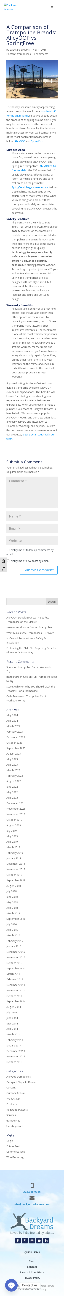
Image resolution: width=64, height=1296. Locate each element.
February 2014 (14, 1040)
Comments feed (15, 1151)
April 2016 (12, 930)
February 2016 (14, 941)
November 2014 (15, 990)
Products (11, 1104)
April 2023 (12, 764)
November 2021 (15, 808)
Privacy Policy (32, 1278)
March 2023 (13, 770)
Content (11, 54)
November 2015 (15, 957)
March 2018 (13, 913)
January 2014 (13, 1045)
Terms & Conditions (32, 1272)
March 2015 (13, 973)
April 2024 (12, 720)
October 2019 (14, 819)
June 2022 (12, 786)
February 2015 (14, 979)
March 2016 (13, 935)
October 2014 (14, 996)
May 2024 (12, 715)
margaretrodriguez (17, 676)
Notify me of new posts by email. (30, 561)
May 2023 (12, 759)
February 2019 (14, 852)
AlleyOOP (20, 141)
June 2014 (12, 1018)
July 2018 (11, 891)
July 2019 (11, 830)
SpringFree (37, 141)
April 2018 (12, 908)
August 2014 (13, 1007)
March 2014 (13, 1034)
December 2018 (15, 863)
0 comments (41, 54)
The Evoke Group (38, 1289)
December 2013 (15, 1051)
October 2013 (14, 1062)
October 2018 (14, 874)
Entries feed (13, 1146)
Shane (10, 667)
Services (11, 1115)
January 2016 (13, 946)
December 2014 (15, 985)
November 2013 (15, 1056)
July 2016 (11, 924)
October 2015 (14, 963)
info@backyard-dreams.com (32, 1204)
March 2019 (13, 847)
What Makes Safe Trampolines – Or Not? (30, 633)
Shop (32, 1261)
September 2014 (15, 1001)
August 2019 (13, 825)
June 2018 (12, 896)
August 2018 (13, 886)
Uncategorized (14, 1126)
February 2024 (14, 731)
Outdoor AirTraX (15, 1093)
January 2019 (13, 858)
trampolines (24, 54)
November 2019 (15, 814)
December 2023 (15, 737)
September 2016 (15, 918)
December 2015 (15, 951)
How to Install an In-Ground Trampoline (29, 627)
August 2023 (13, 753)
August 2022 (13, 781)
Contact (32, 1266)
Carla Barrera (14, 696)
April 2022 (12, 797)
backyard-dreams (20, 49)
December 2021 (15, 803)
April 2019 (12, 841)
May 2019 (12, 836)
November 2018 (15, 869)
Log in (10, 1140)
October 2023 (14, 742)
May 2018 (12, 902)
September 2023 (15, 748)
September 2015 (15, 968)
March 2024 (13, 726)
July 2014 (11, 1012)
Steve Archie (13, 686)
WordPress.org (14, 1157)
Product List (13, 1098)
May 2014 (12, 1023)
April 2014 (12, 1029)
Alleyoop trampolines (18, 1076)
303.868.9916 (32, 1191)
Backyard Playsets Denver (21, 1082)
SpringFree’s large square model (30, 187)
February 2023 (14, 775)
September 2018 (15, 880)
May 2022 (12, 792)
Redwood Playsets (17, 1109)
